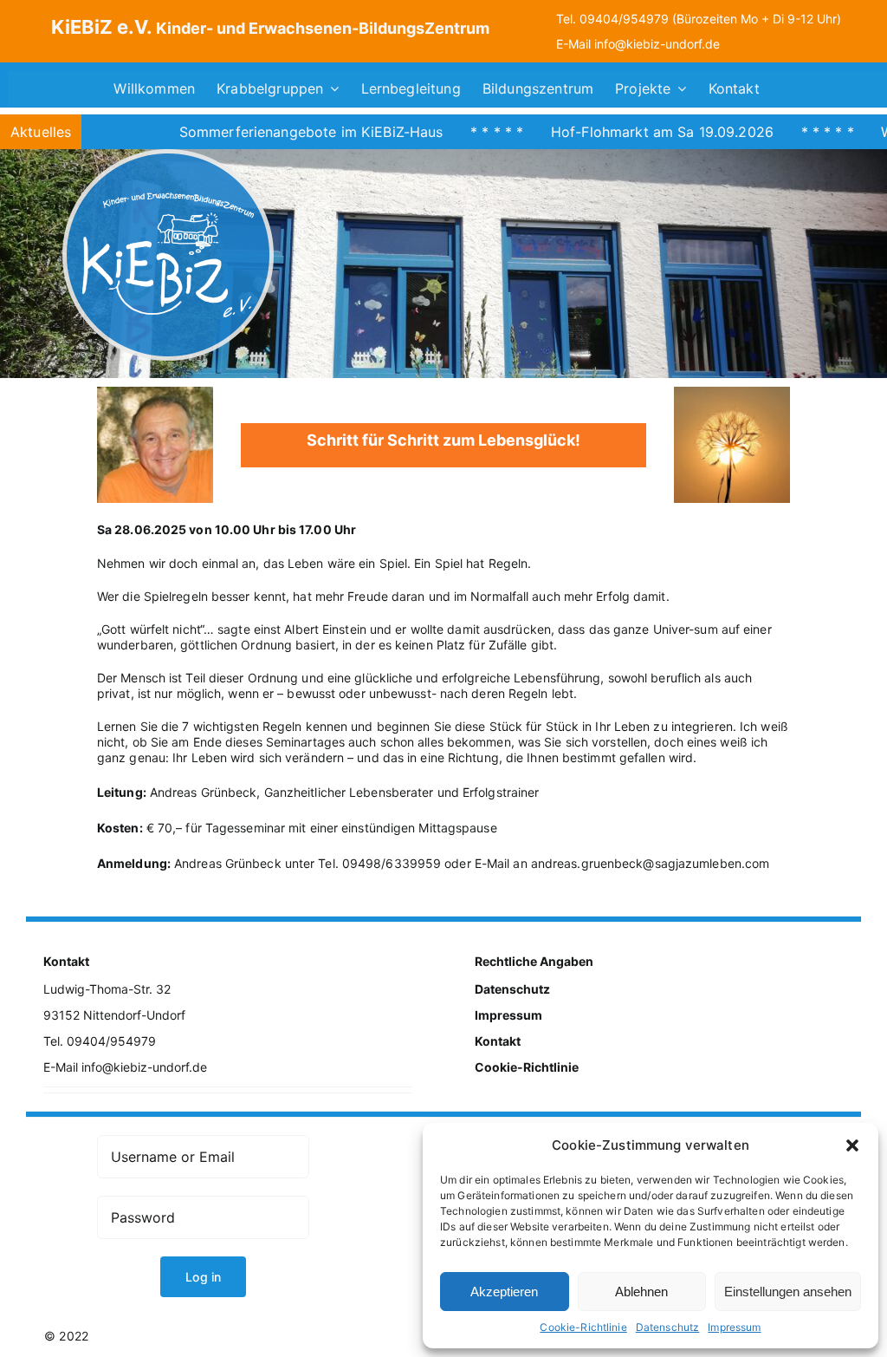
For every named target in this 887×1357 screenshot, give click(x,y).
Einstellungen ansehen (787, 1291)
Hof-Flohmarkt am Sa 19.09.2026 (613, 131)
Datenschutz (668, 1327)
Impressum (734, 1327)
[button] (852, 1145)
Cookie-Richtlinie (583, 1327)
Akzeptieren (504, 1291)
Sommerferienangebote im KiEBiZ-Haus (262, 131)
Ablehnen (641, 1291)
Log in (203, 1276)
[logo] (168, 154)
